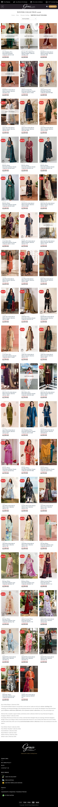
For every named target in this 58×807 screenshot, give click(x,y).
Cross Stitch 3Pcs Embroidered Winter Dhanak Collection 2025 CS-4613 (9, 242)
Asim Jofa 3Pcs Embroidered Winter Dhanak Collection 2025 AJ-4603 (47, 394)
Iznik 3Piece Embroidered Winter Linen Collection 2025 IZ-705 (8, 545)
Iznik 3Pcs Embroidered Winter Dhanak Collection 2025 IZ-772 (8, 280)
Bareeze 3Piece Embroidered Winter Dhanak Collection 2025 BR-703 (28, 167)
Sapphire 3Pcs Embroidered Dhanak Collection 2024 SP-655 (28, 696)
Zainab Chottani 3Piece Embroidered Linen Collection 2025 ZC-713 (46, 583)
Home (13, 15)
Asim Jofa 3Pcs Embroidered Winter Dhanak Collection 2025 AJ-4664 (9, 394)
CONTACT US (5, 768)
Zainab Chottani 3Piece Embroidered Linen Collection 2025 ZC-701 (27, 620)
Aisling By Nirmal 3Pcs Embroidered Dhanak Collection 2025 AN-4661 (47, 91)
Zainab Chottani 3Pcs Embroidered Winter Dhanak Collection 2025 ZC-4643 (28, 91)
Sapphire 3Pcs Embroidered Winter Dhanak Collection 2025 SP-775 (28, 242)
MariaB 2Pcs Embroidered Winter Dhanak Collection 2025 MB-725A (8, 91)
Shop (17, 15)
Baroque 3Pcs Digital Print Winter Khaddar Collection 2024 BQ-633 (28, 53)
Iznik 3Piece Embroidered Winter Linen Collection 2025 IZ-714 (28, 545)
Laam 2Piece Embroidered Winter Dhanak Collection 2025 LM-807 (8, 431)
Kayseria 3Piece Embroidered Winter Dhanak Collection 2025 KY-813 (47, 469)
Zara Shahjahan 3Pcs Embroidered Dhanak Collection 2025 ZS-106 (8, 53)
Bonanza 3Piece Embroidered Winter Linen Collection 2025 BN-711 (28, 583)
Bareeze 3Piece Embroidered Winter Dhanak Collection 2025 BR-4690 (9, 205)
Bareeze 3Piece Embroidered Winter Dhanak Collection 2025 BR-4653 (9, 167)
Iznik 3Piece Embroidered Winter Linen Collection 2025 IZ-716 (8, 507)
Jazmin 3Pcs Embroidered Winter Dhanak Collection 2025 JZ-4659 (47, 356)
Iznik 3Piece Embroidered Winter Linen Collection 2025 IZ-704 (47, 507)
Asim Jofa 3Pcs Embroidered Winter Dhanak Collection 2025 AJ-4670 (47, 205)
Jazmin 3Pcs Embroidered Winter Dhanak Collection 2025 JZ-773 (28, 356)
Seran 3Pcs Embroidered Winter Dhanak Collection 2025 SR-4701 (8, 129)
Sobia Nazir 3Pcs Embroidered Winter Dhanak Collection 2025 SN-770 (28, 318)
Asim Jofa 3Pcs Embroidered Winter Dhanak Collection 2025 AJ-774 (47, 242)
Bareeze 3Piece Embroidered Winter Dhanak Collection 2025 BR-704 (47, 167)
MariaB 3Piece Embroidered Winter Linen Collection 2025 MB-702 (47, 658)
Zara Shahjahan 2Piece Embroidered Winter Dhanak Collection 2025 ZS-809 (28, 431)
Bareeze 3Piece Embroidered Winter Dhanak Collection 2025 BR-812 (9, 469)
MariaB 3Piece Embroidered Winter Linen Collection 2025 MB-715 (9, 658)
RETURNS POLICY (6, 762)
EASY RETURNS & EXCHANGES (13, 782)
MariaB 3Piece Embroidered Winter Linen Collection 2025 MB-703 (28, 658)
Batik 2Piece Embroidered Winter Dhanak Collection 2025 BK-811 (47, 280)
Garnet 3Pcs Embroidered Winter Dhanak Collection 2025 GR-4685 (28, 205)
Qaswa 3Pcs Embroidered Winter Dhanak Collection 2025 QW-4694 (28, 129)
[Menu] (2, 6)
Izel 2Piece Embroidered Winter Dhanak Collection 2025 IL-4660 (28, 280)
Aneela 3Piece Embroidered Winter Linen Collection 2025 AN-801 (47, 620)
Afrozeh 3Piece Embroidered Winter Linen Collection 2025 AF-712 (47, 545)
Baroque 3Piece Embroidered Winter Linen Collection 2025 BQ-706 (8, 620)
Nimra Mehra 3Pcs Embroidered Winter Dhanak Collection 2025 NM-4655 (28, 394)
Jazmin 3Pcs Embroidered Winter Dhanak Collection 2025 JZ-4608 (8, 318)
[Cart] (47, 6)
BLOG (2, 765)
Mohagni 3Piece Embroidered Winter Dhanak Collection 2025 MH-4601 (28, 469)
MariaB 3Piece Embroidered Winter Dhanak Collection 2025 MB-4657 (47, 318)
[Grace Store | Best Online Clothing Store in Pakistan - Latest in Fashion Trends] (29, 6)
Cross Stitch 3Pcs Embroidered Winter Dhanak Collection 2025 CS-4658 (9, 356)
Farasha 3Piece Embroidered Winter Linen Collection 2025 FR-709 (28, 507)
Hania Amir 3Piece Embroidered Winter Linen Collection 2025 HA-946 (8, 696)
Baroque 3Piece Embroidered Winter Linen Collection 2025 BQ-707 (8, 583)
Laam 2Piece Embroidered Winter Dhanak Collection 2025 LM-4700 (47, 129)
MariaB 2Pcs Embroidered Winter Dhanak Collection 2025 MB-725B (47, 53)
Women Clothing (24, 15)
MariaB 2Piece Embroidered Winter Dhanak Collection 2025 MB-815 (47, 431)
